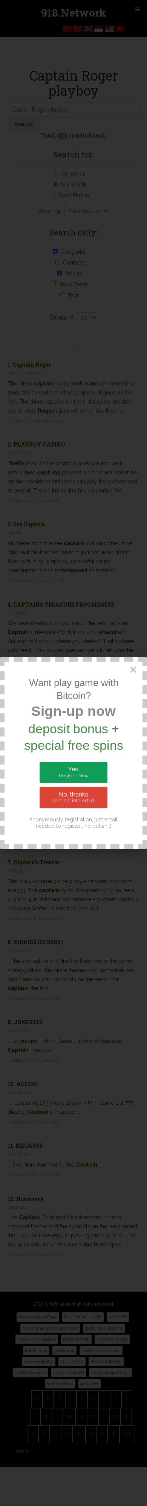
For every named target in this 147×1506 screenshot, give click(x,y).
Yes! (74, 772)
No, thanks (73, 797)
